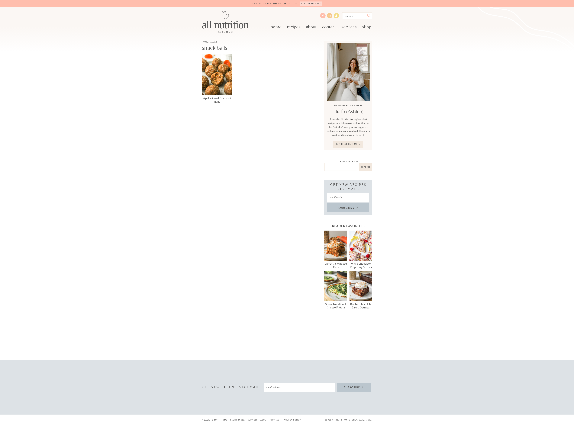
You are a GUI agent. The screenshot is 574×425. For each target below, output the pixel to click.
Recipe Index (237, 419)
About (311, 27)
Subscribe (347, 207)
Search (365, 166)
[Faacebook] (323, 15)
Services (349, 27)
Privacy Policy (292, 419)
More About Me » (348, 144)
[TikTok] (336, 15)
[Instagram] (329, 15)
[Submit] (369, 16)
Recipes (293, 27)
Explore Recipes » (311, 3)
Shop (366, 27)
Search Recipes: (348, 161)
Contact (329, 27)
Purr (370, 419)
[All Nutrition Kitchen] (225, 22)
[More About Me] (348, 72)
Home (276, 27)
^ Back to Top (210, 419)
